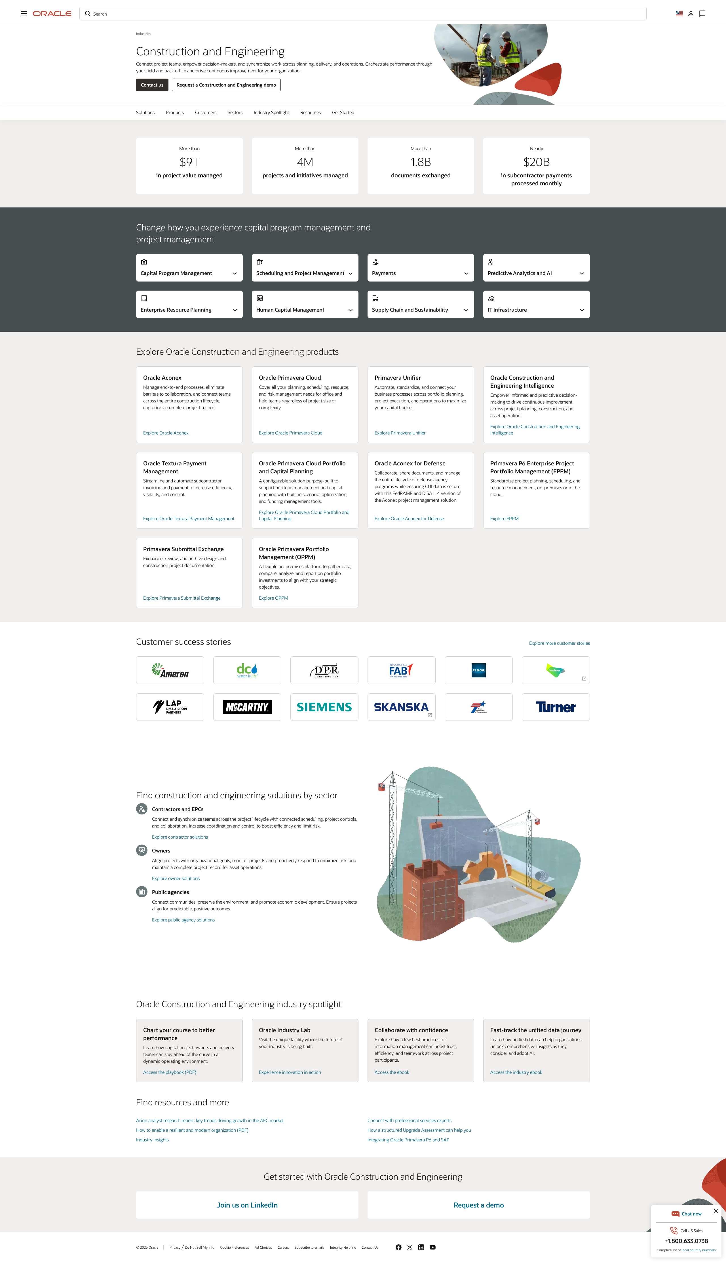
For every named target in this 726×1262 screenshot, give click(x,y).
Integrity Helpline (343, 1247)
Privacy (175, 1247)
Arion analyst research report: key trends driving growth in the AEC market (210, 1120)
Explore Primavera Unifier (400, 433)
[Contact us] (702, 13)
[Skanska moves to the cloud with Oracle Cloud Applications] (401, 707)
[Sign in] (690, 13)
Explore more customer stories (559, 643)
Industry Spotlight (271, 112)
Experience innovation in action (290, 1072)
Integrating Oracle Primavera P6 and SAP (408, 1140)
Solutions (145, 112)
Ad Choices (263, 1247)
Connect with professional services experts (409, 1120)
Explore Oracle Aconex (166, 433)
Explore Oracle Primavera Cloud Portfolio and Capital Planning (304, 515)
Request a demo (479, 1204)
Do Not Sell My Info (199, 1247)
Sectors (235, 112)
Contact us (152, 85)
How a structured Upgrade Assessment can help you (419, 1130)
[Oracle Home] (52, 13)
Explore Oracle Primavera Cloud (290, 433)
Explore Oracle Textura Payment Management (188, 518)
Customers (205, 112)
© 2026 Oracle (147, 1247)
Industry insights (152, 1140)
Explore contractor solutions (180, 837)
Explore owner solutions (176, 878)
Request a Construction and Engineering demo (226, 85)
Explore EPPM (504, 518)
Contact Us (370, 1247)
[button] (23, 13)
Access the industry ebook (516, 1072)
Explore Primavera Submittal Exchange (181, 598)
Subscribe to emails (309, 1247)
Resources (310, 112)
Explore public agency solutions (183, 920)
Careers (283, 1247)
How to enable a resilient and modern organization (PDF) (192, 1130)
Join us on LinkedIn (247, 1204)
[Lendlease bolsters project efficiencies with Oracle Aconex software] (556, 670)
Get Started (343, 112)
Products (175, 112)
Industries (143, 33)
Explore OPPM (273, 598)
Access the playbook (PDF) (169, 1072)
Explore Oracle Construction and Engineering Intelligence (535, 429)
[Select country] (679, 13)
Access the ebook (392, 1072)
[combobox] (363, 13)
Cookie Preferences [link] (234, 1247)
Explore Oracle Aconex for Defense (409, 518)
